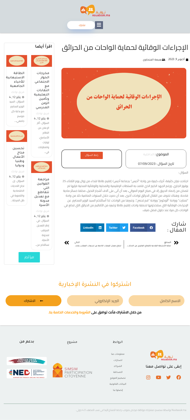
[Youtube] (158, 377)
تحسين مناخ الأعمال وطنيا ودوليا (18, 157)
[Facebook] (179, 377)
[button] (142, 227)
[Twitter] (168, 377)
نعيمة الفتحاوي (152, 60)
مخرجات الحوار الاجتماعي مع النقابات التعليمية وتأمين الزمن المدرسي (41, 91)
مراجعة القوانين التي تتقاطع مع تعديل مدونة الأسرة (41, 192)
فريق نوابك (42, 113)
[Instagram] (148, 377)
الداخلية (148, 154)
